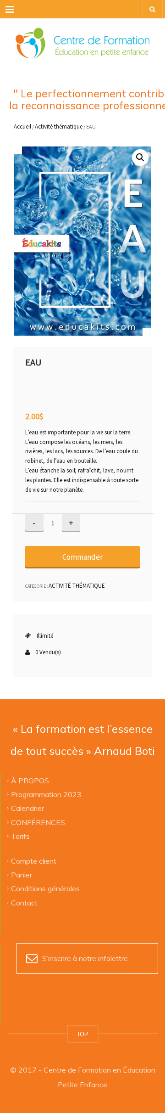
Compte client (33, 860)
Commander (82, 557)
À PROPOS (30, 780)
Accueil (22, 126)
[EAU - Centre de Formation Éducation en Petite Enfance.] (82, 41)
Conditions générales (45, 888)
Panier (21, 874)
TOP (82, 1034)
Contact (24, 902)
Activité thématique (58, 126)
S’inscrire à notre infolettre (85, 958)
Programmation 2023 (46, 794)
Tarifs (20, 836)
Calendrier (27, 808)
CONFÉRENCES (38, 821)
